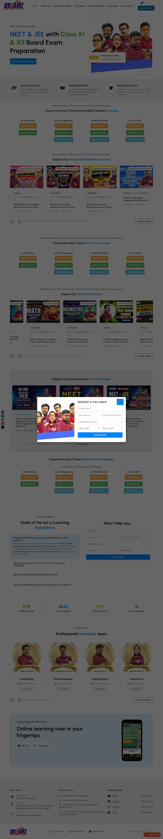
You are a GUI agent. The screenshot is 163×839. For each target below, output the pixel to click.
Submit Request (100, 435)
